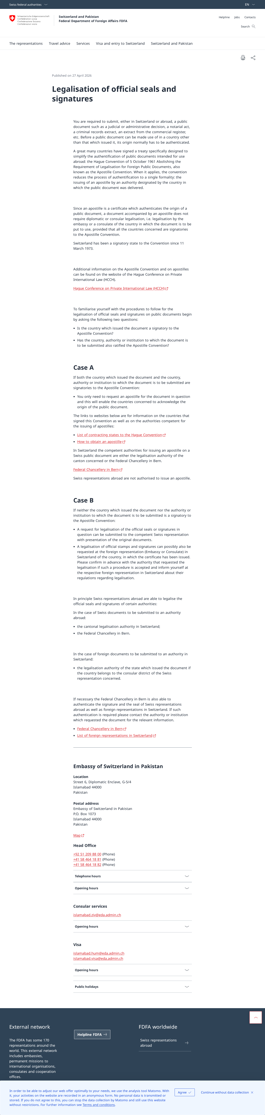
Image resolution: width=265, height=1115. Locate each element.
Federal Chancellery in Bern (96, 469)
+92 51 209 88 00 (87, 854)
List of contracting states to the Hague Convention (119, 434)
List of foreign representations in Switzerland (114, 735)
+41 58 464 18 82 (87, 864)
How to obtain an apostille (99, 441)
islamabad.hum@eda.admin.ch (98, 953)
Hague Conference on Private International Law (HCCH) (119, 288)
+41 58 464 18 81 (87, 859)
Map (77, 835)
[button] (26, 43)
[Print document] (243, 57)
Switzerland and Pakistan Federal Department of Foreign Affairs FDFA (93, 19)
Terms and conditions (99, 1105)
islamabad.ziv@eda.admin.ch (97, 915)
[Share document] (253, 57)
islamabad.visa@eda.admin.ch (98, 958)
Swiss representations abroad (158, 1043)
